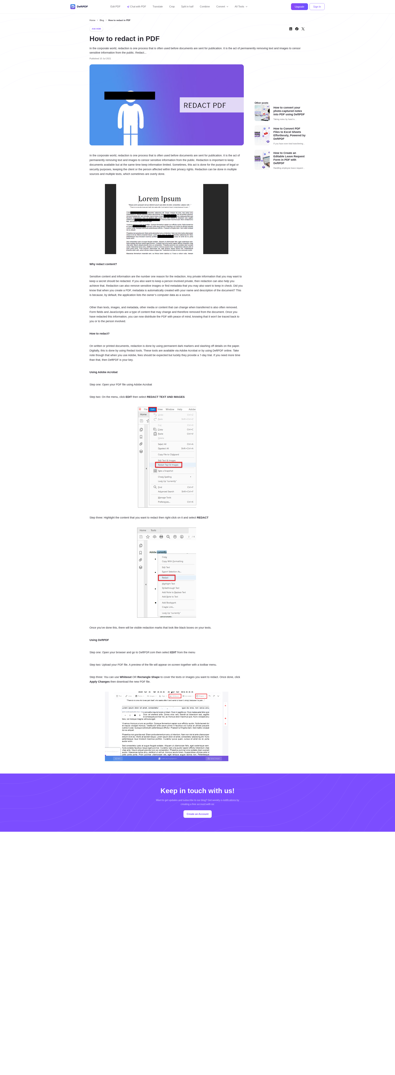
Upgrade (299, 6)
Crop (172, 6)
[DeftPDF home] (79, 6)
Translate (158, 6)
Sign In (317, 6)
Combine (205, 6)
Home (92, 20)
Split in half (187, 6)
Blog (102, 20)
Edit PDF (115, 6)
